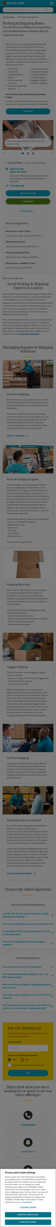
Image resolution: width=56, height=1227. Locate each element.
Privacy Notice (26, 1202)
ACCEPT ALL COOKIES (28, 1222)
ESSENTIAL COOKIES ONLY (28, 1215)
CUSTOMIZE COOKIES (28, 1207)
